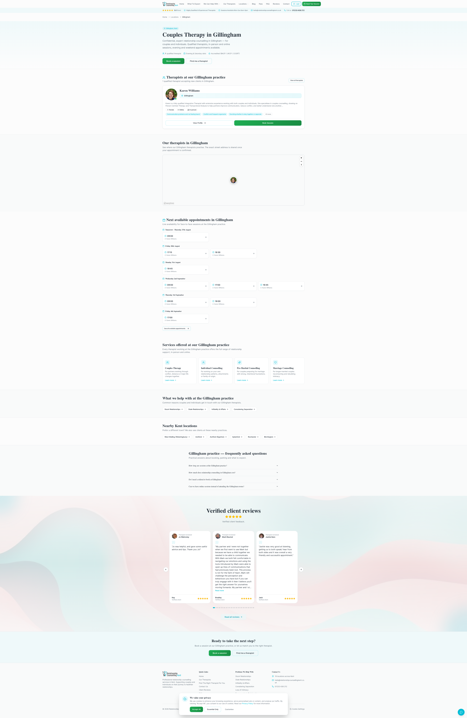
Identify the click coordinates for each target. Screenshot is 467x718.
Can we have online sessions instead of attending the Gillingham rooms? (216, 486)
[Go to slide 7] (224, 607)
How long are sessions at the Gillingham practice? (208, 465)
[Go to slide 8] (226, 607)
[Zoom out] (301, 161)
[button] (233, 180)
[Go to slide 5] (221, 607)
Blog (254, 4)
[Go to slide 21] (248, 607)
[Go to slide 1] (214, 607)
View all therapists (296, 80)
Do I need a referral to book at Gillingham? (205, 479)
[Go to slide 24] (253, 607)
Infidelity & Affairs (219, 409)
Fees (261, 4)
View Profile (197, 123)
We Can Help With (211, 4)
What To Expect (193, 4)
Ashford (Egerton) (217, 437)
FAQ (267, 4)
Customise (229, 709)
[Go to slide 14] (236, 607)
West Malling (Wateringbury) (176, 437)
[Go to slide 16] (239, 607)
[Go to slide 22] (250, 607)
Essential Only (212, 709)
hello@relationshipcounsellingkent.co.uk (290, 681)
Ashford (198, 437)
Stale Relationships (196, 409)
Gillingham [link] (186, 17)
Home (181, 4)
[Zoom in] (301, 158)
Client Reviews (205, 690)
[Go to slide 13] (234, 607)
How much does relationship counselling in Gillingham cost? (212, 472)
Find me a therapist (199, 61)
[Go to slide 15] (238, 607)
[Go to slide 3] (217, 607)
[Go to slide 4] (219, 607)
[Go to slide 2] (216, 607)
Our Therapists (229, 4)
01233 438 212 (281, 686)
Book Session (267, 123)
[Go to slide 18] (243, 607)
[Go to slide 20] (246, 607)
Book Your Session (312, 4)
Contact (286, 4)
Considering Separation (243, 409)
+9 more (268, 114)
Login (298, 4)
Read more (219, 590)
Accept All (196, 709)
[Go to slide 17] (241, 607)
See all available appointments (174, 328)
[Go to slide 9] (228, 607)
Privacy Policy (247, 703)
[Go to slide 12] (233, 607)
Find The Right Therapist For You (212, 683)
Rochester (252, 437)
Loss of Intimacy (241, 690)
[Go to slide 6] (222, 607)
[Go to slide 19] (245, 607)
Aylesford (236, 437)
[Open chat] (461, 712)
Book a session (173, 61)
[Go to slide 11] (231, 607)
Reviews (276, 4)
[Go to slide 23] (251, 607)
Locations (243, 4)
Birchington (268, 437)
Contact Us (203, 686)
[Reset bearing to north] (301, 165)
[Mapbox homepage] (168, 203)
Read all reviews (232, 617)
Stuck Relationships (172, 409)
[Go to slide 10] (229, 607)
